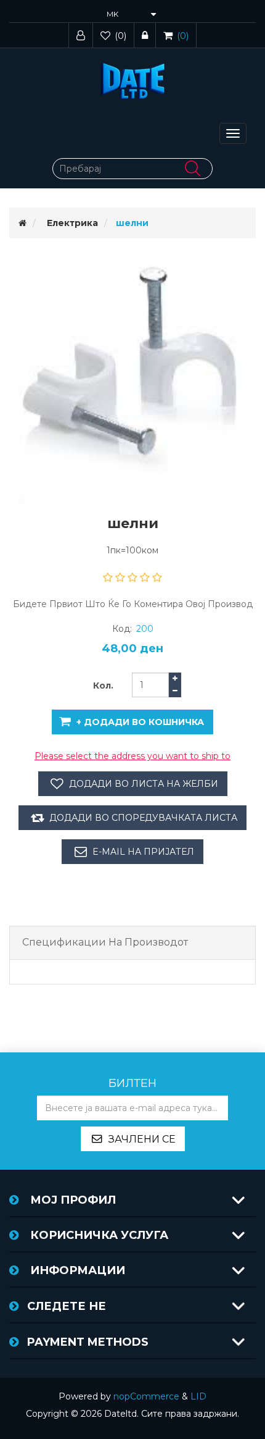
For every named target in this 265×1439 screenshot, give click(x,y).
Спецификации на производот (105, 942)
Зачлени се (142, 1139)
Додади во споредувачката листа (143, 817)
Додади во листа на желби (143, 783)
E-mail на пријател (143, 851)
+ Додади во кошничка (140, 722)
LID (198, 1396)
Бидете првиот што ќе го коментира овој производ (133, 604)
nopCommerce (146, 1396)
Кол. (103, 685)
